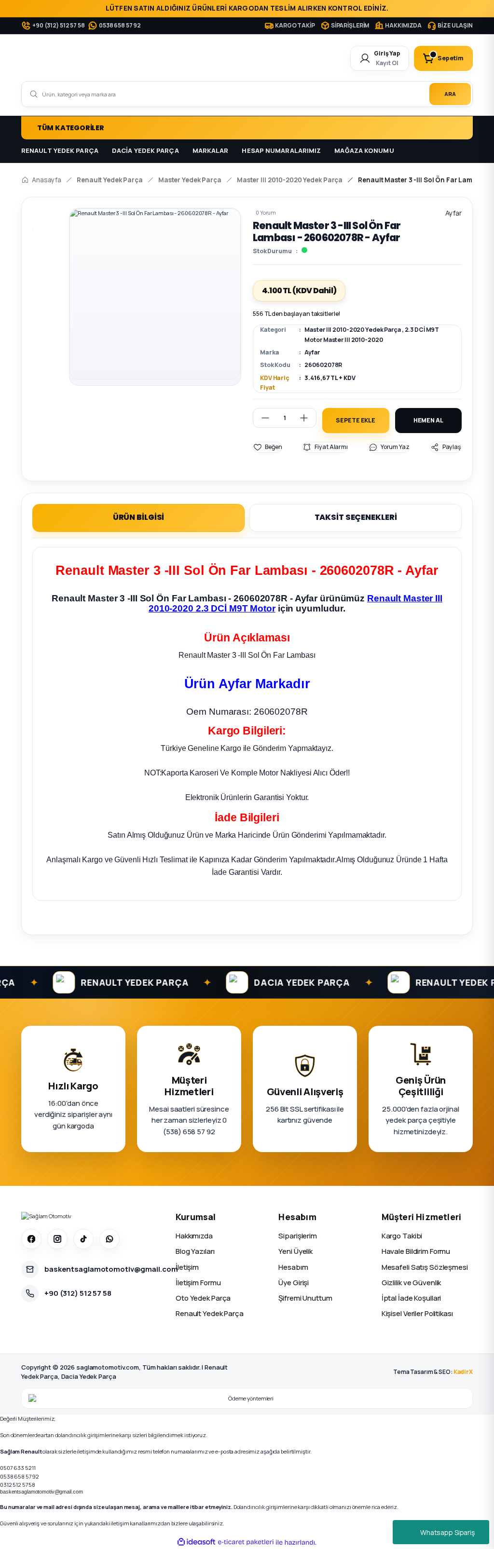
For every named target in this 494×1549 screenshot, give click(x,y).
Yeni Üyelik (295, 1251)
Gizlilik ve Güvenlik (411, 1282)
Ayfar (311, 352)
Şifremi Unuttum (305, 1298)
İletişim (187, 1267)
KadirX (463, 1372)
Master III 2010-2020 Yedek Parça (352, 330)
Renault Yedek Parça (210, 1313)
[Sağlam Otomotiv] (46, 1216)
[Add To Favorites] (267, 447)
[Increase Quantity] (307, 418)
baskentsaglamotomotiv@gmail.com (41, 1492)
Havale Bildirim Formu (416, 1251)
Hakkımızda (194, 1236)
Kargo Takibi (402, 1236)
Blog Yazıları (195, 1251)
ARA (450, 93)
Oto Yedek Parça (203, 1298)
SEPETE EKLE (355, 420)
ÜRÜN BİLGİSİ (139, 517)
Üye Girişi (293, 1282)
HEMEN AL (428, 420)
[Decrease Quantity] (261, 418)
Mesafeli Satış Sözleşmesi (425, 1267)
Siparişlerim (297, 1236)
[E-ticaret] (246, 1542)
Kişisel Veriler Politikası (417, 1313)
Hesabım (293, 1267)
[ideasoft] (196, 1542)
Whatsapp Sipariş (447, 1532)
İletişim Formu (198, 1282)
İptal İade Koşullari (411, 1298)
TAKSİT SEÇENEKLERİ (356, 517)
